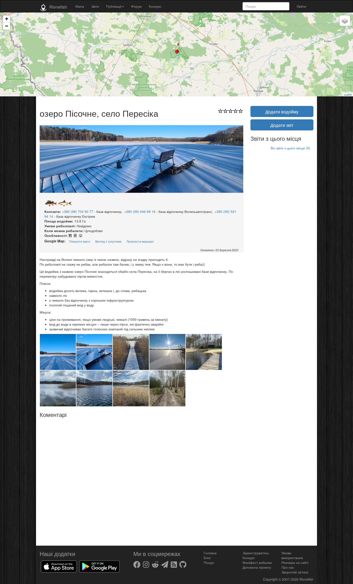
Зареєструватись (256, 552)
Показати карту (79, 241)
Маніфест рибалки (257, 562)
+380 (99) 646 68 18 (139, 211)
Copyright (271, 579)
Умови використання (292, 555)
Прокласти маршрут (140, 241)
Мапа (79, 6)
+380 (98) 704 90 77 (77, 211)
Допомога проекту (257, 567)
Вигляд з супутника (108, 241)
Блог (207, 557)
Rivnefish (306, 579)
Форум (136, 6)
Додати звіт (281, 125)
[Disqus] (141, 480)
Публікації (114, 6)
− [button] (6, 26)
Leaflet (348, 94)
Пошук (209, 562)
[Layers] (345, 20)
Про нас (287, 567)
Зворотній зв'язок (294, 572)
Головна (210, 552)
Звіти (95, 6)
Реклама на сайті (294, 562)
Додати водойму (281, 111)
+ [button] (6, 19)
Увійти (301, 6)
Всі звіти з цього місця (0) (290, 148)
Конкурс (155, 6)
